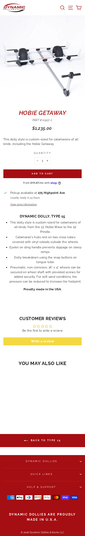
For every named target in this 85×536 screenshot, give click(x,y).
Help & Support (41, 487)
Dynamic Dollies (41, 461)
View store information (23, 204)
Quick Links (41, 474)
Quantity (42, 153)
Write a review (42, 341)
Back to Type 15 (45, 440)
